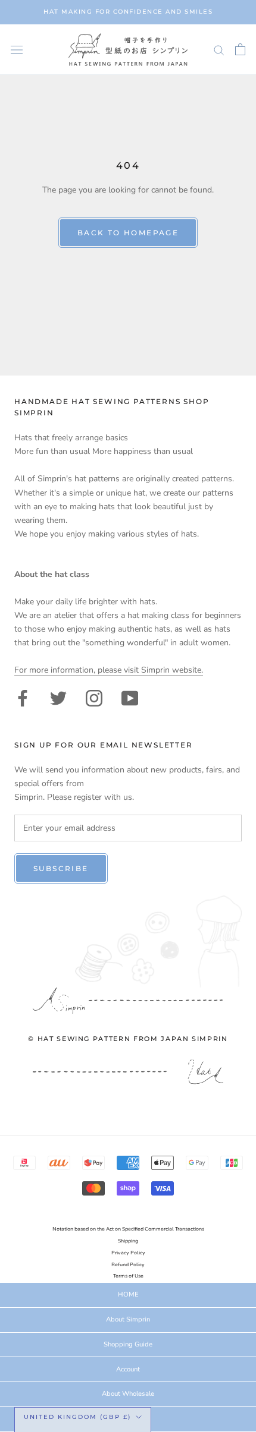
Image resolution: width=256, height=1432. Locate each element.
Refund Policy (128, 1264)
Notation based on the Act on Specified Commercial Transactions (128, 1229)
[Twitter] (58, 697)
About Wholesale (128, 1393)
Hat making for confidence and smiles (128, 11)
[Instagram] (94, 697)
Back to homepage (128, 232)
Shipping (128, 1241)
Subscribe (61, 868)
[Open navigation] (17, 49)
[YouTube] (129, 697)
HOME (128, 1294)
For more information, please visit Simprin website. (108, 670)
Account (128, 1369)
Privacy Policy (128, 1253)
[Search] (219, 50)
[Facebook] (22, 697)
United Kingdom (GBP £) (77, 1417)
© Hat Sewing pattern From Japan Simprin (127, 1038)
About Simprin (128, 1319)
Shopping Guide (128, 1344)
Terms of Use (128, 1276)
